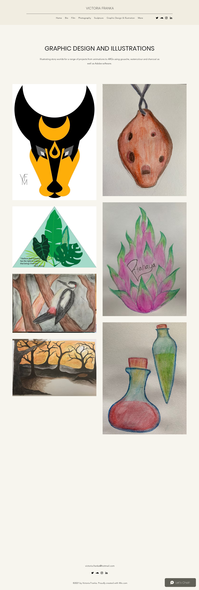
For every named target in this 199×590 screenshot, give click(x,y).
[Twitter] (157, 17)
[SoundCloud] (161, 17)
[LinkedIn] (171, 17)
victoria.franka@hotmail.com (100, 565)
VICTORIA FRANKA (100, 8)
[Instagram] (166, 17)
